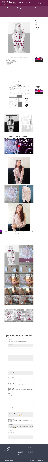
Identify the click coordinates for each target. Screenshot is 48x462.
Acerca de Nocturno (14, 3)
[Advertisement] (18, 75)
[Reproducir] (35, 92)
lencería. (6, 232)
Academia (23, 2)
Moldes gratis (19, 455)
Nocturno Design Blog (8, 2)
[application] (39, 59)
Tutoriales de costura (20, 452)
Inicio (11, 2)
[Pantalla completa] (42, 92)
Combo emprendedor (20, 451)
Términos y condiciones (30, 451)
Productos (28, 2)
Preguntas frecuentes (30, 452)
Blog (19, 2)
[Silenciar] (41, 92)
